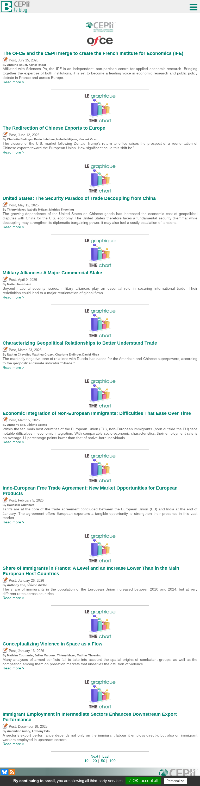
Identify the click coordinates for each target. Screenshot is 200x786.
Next (94, 756)
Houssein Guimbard (21, 504)
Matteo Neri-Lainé (19, 284)
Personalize (175, 781)
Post (12, 60)
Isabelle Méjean (66, 139)
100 (112, 761)
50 (103, 761)
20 (95, 761)
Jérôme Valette (37, 424)
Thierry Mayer (16, 209)
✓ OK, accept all (143, 780)
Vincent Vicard (88, 139)
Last (105, 756)
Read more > (13, 82)
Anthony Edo (16, 424)
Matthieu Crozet (43, 354)
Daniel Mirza (90, 354)
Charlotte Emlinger (20, 139)
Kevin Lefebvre (44, 139)
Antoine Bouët (17, 64)
